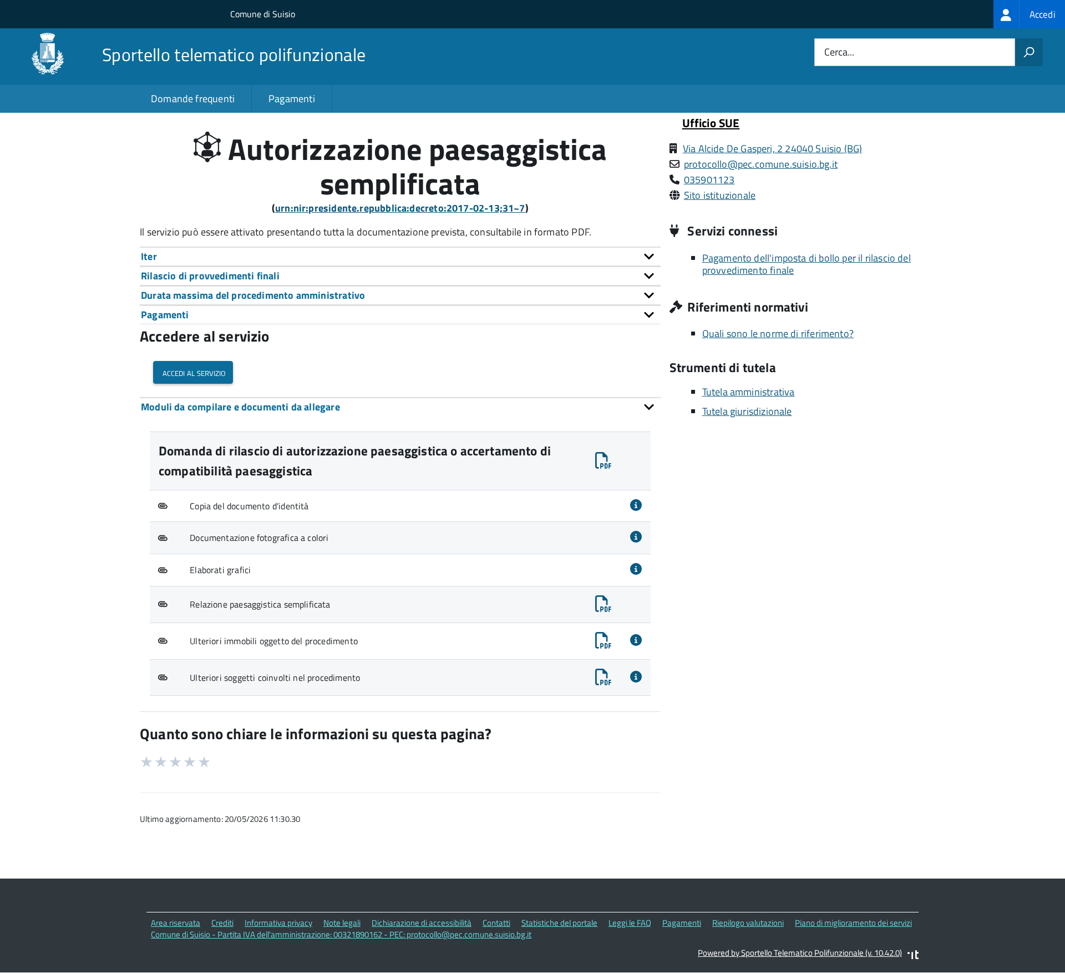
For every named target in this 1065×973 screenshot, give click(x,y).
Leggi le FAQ (629, 922)
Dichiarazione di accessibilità (421, 922)
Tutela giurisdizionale (747, 411)
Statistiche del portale (559, 922)
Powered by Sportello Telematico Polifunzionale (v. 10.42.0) (800, 952)
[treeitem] (1029, 14)
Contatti (496, 922)
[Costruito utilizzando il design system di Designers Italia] (913, 956)
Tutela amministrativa (748, 391)
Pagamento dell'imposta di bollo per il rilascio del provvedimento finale (806, 264)
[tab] (400, 256)
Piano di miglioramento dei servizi (853, 922)
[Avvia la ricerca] (1029, 52)
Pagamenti (291, 98)
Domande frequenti (193, 98)
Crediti (222, 922)
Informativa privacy (278, 922)
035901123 (709, 179)
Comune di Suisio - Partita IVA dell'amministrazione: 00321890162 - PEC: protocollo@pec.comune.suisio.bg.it (341, 934)
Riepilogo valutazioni (748, 922)
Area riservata (175, 922)
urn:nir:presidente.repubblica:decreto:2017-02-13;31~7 (400, 207)
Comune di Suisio (262, 14)
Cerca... (839, 52)
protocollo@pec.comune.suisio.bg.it (761, 164)
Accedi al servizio (193, 372)
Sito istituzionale (719, 195)
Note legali (342, 922)
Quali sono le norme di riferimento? (778, 333)
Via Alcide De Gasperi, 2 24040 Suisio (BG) (773, 148)
